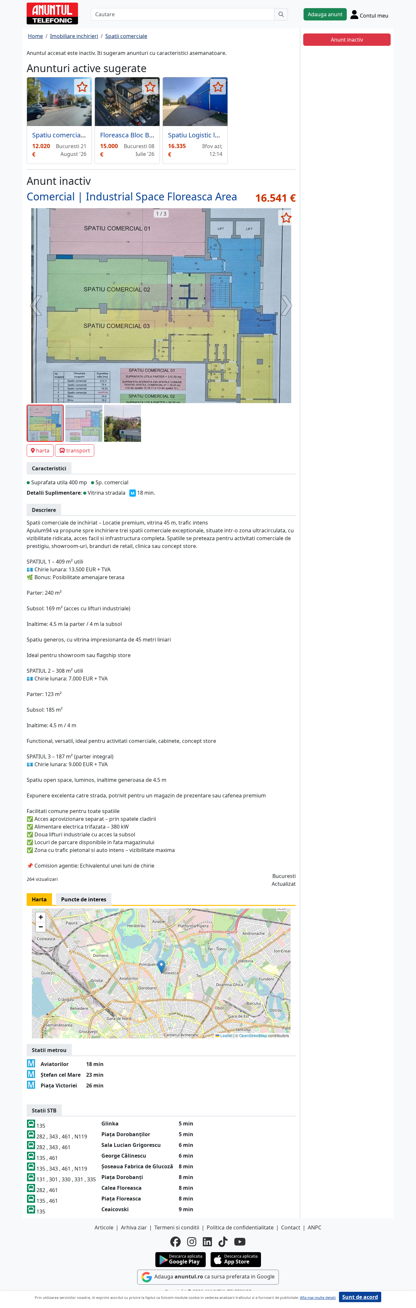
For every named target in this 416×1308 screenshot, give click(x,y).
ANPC (314, 1227)
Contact (290, 1227)
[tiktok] (223, 1242)
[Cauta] (281, 14)
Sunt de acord (360, 1297)
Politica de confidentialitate (240, 1227)
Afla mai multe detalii (318, 1297)
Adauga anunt (325, 14)
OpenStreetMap (253, 1035)
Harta (39, 899)
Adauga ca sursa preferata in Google (214, 1276)
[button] (161, 966)
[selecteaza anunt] (82, 87)
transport (78, 450)
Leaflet (225, 1035)
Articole (104, 1227)
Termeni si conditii (176, 1227)
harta (42, 450)
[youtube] (240, 1242)
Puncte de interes (83, 899)
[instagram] (191, 1242)
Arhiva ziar (134, 1227)
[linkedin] (207, 1242)
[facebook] (175, 1242)
